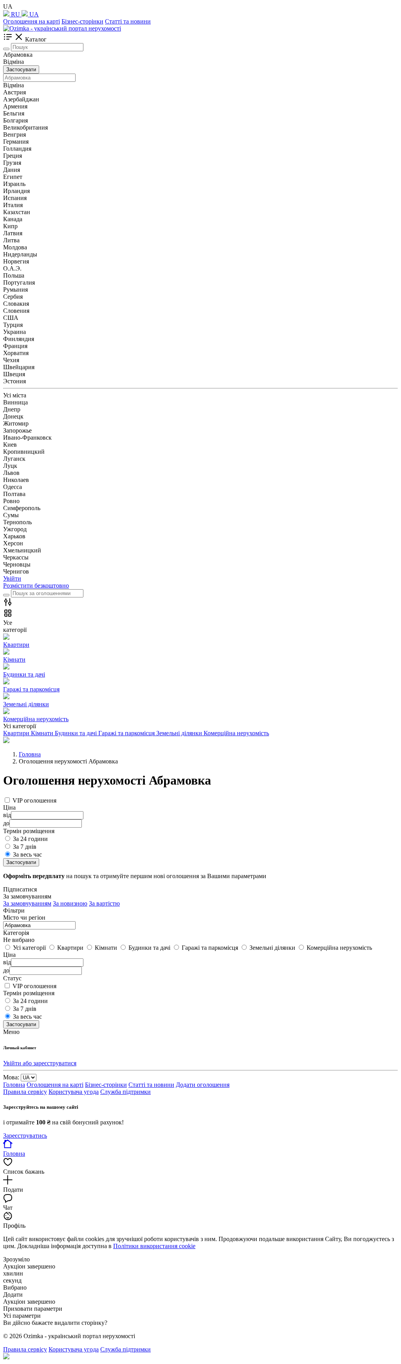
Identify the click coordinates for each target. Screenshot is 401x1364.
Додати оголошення (202, 1084)
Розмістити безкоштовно (36, 585)
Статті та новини (128, 21)
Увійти (12, 578)
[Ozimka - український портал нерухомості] (62, 28)
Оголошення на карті (31, 21)
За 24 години (30, 838)
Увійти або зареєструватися (39, 1063)
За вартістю (104, 903)
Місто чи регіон (24, 917)
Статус (12, 978)
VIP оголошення (34, 800)
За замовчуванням (27, 903)
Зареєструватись (25, 1135)
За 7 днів (24, 846)
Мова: (11, 1077)
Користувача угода (74, 1091)
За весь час (27, 854)
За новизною (70, 903)
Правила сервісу (25, 1091)
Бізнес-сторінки (82, 21)
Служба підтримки (125, 1091)
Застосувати (21, 69)
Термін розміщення (28, 993)
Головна (14, 1084)
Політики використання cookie (154, 1246)
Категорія (16, 932)
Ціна (9, 954)
